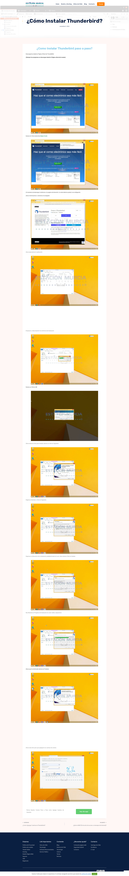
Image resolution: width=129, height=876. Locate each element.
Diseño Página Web (28, 854)
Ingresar (25, 856)
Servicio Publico (44, 852)
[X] (100, 871)
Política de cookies (28, 847)
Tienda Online (26, 849)
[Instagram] (103, 871)
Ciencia (59, 852)
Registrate (25, 861)
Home (57, 4)
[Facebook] (98, 871)
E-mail (93, 849)
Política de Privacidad (28, 845)
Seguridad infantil (79, 847)
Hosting (25, 852)
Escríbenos (94, 847)
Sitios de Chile (77, 4)
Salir (24, 858)
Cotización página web (80, 845)
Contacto (92, 4)
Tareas (58, 854)
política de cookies (86, 874)
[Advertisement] (64, 71)
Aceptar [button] (94, 874)
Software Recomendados (47, 849)
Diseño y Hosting (66, 4)
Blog (85, 4)
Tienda (101, 4)
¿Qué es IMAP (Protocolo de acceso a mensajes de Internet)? (89, 824)
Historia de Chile (61, 847)
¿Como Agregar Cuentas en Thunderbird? (34, 824)
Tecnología (43, 847)
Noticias (59, 856)
